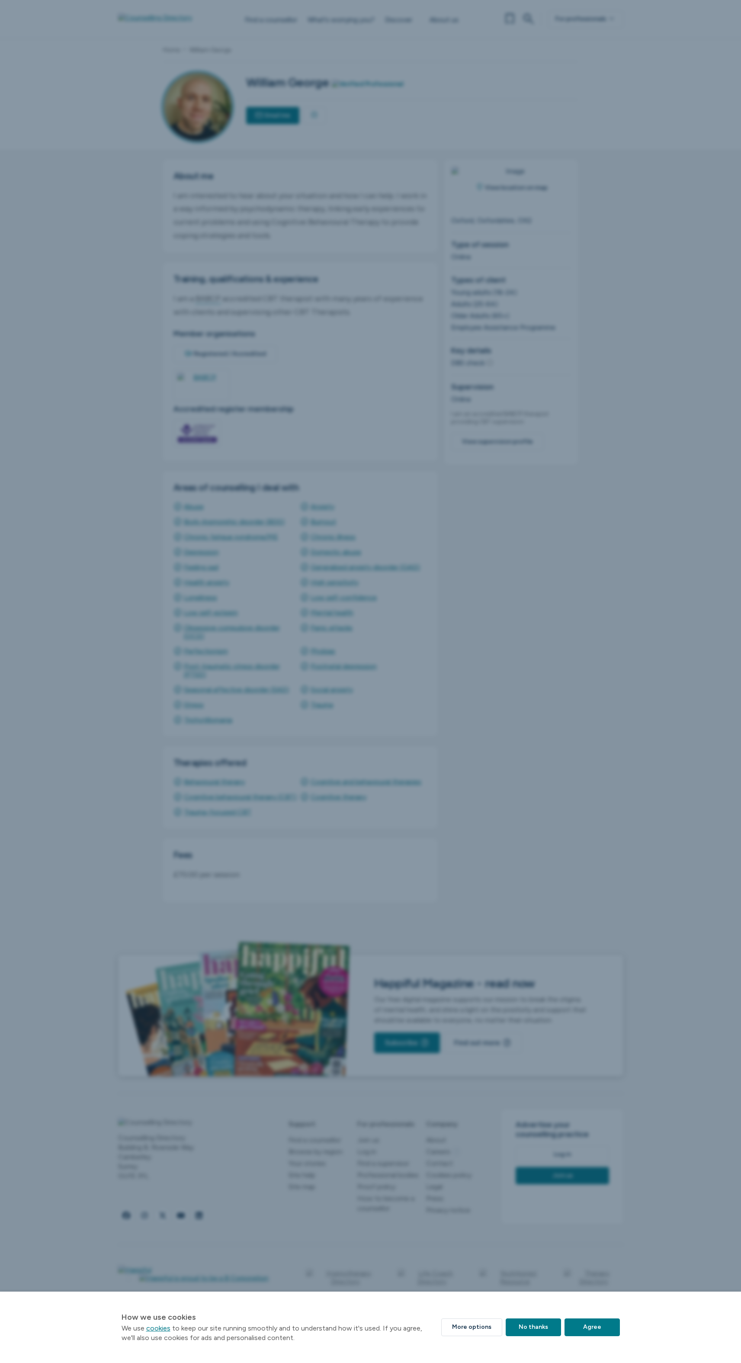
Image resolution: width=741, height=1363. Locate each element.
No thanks (533, 1327)
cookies (158, 1328)
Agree (592, 1327)
